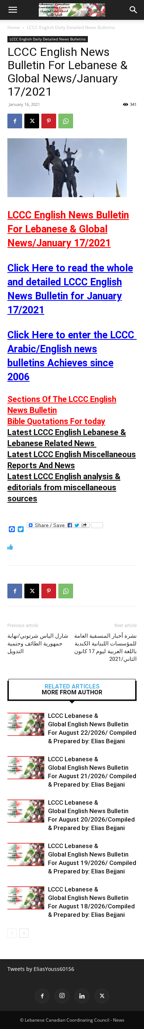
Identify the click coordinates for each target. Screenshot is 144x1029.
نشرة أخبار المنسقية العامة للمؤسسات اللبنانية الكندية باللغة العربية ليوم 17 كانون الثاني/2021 (105, 647)
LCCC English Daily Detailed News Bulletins (71, 27)
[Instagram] (62, 996)
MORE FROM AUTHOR (72, 692)
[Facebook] (14, 121)
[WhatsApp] (65, 121)
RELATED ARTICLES (72, 687)
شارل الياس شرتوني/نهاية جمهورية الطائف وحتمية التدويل (37, 644)
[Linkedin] (82, 996)
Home (13, 27)
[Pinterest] (48, 121)
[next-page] (23, 933)
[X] (31, 121)
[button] (12, 10)
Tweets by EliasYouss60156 (40, 968)
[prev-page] (12, 933)
